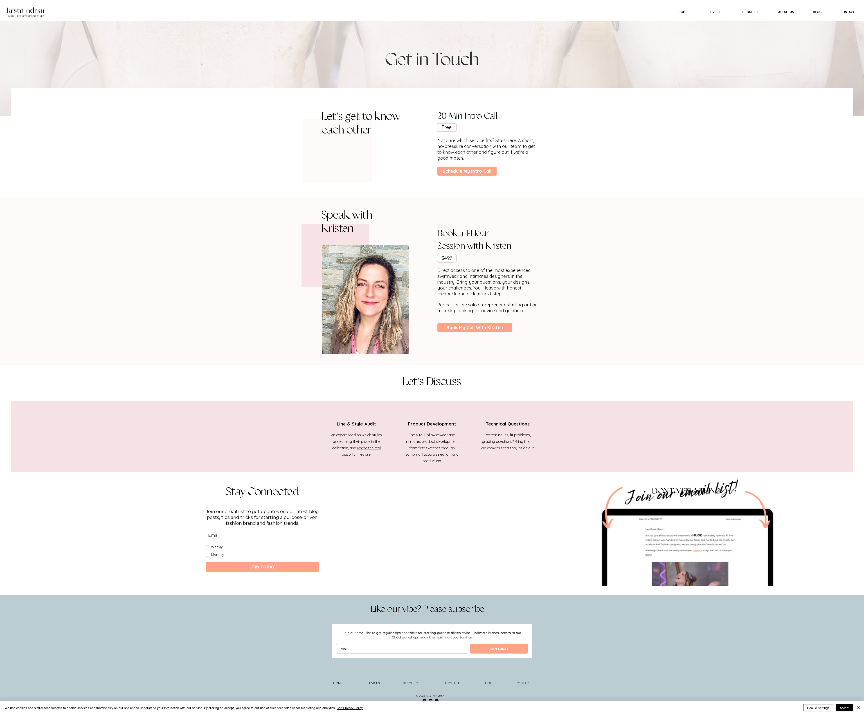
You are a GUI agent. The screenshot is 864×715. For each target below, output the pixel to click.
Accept (844, 708)
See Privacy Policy (350, 708)
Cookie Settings (818, 708)
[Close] (858, 707)
